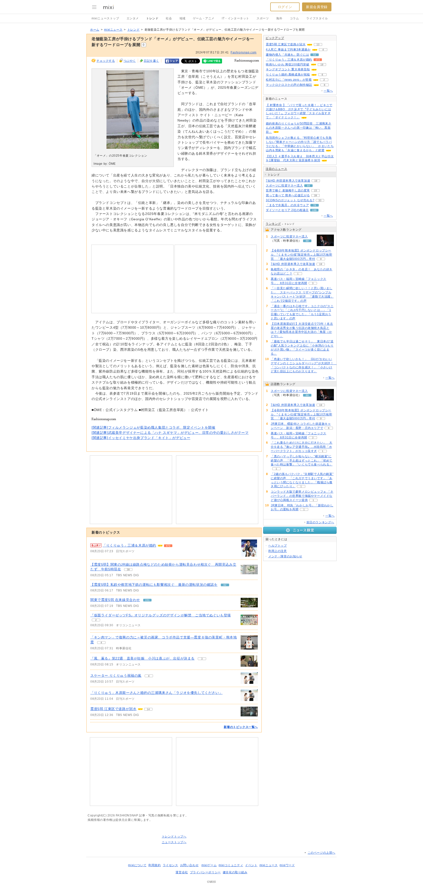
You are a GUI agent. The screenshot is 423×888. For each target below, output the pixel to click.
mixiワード (287, 865)
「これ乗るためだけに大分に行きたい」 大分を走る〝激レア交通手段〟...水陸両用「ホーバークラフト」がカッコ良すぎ (301, 447)
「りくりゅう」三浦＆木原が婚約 (129, 545)
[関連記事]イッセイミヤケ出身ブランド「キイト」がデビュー (141, 438)
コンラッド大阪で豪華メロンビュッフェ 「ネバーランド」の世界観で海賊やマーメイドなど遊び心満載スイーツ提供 (302, 496)
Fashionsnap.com (244, 52)
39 (315, 195)
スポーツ (263, 18)
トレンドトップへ (174, 836)
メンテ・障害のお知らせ (285, 556)
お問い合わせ (189, 865)
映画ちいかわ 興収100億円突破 (287, 64)
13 (318, 44)
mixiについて (137, 865)
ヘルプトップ (277, 545)
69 (308, 185)
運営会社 (182, 872)
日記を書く (151, 61)
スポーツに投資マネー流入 (284, 185)
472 (168, 545)
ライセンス (170, 865)
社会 (169, 18)
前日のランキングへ (320, 522)
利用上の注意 (277, 551)
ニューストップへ (174, 842)
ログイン (285, 7)
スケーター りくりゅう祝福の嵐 (115, 675)
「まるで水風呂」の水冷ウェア (287, 205)
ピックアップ (275, 38)
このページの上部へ (321, 852)
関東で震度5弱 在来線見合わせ (115, 600)
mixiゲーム (209, 865)
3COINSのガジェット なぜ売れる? (290, 200)
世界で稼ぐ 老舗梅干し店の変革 (288, 190)
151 (147, 600)
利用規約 (154, 865)
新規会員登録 (317, 7)
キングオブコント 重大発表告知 (288, 69)
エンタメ (133, 18)
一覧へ (328, 90)
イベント (251, 865)
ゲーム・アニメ (203, 18)
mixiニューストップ (105, 18)
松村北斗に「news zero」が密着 (289, 79)
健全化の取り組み (235, 872)
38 (128, 569)
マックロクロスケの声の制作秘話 (289, 85)
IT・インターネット (235, 18)
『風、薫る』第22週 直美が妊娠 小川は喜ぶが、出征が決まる (142, 658)
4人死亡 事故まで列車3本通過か (288, 49)
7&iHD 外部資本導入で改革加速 (288, 180)
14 (148, 709)
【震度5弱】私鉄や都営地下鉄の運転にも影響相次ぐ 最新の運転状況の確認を (154, 585)
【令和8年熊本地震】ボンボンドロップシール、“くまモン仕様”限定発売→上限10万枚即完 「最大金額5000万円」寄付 (301, 255)
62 (224, 585)
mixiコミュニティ (231, 865)
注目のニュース (276, 169)
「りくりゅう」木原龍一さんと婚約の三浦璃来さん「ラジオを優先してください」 (156, 693)
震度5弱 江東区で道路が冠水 (113, 709)
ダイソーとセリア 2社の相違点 (287, 210)
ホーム (94, 29)
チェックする (105, 61)
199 (314, 210)
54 (314, 54)
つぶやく (130, 61)
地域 (182, 18)
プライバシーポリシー (205, 872)
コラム (294, 18)
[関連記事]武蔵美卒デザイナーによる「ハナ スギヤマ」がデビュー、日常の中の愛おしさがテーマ (170, 433)
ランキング (273, 223)
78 (314, 205)
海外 (279, 18)
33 (319, 200)
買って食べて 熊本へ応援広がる (288, 195)
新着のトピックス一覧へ (241, 727)
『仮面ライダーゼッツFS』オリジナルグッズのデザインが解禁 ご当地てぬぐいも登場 (160, 615)
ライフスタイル (317, 18)
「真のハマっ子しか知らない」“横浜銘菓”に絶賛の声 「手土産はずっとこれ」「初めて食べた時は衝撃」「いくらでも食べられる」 (301, 460)
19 (321, 64)
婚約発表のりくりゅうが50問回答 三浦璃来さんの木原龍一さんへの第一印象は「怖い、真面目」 (298, 128)
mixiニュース (113, 29)
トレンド (152, 18)
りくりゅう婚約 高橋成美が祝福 (288, 74)
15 (315, 190)
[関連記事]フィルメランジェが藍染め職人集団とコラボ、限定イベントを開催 (153, 427)
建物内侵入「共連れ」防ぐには (287, 54)
